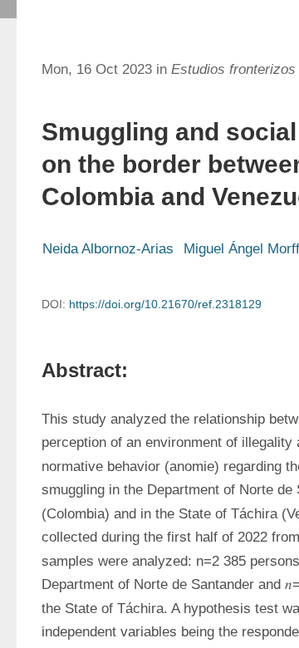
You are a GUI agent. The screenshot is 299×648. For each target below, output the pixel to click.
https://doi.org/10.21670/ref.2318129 (165, 304)
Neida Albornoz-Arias (108, 249)
